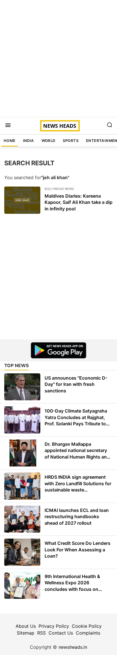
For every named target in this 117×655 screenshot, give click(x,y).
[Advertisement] (58, 58)
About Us (26, 626)
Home (10, 140)
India (28, 140)
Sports (71, 140)
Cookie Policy (87, 626)
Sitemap (25, 633)
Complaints (88, 633)
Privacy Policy (54, 626)
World (48, 140)
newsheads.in (72, 647)
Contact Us (61, 633)
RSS (41, 633)
